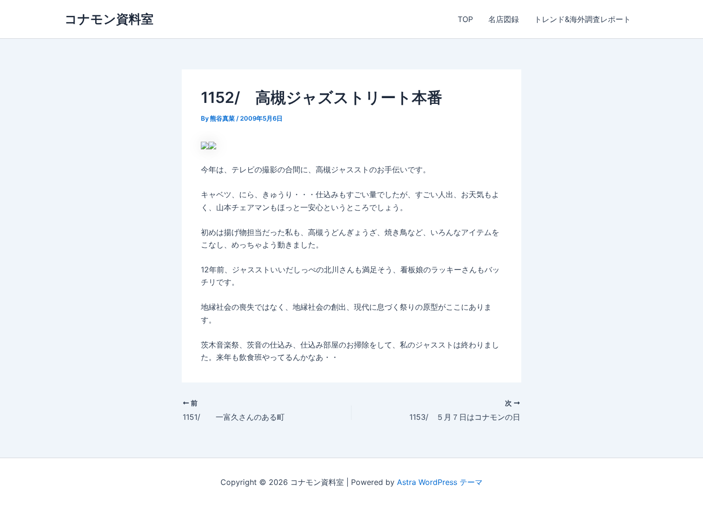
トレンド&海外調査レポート (582, 19)
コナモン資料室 (109, 18)
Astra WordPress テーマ (440, 482)
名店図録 (503, 19)
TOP (465, 19)
